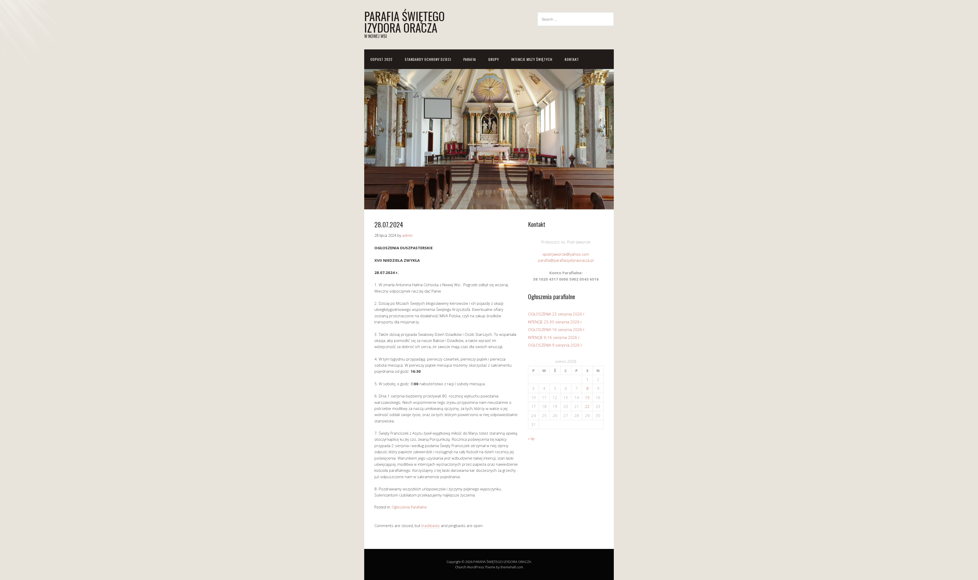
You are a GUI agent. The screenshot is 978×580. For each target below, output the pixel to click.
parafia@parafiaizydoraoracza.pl (566, 260)
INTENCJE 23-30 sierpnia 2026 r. (555, 321)
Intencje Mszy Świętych (531, 59)
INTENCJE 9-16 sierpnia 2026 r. (554, 337)
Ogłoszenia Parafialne (409, 507)
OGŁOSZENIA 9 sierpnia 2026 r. (555, 345)
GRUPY (493, 59)
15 (587, 397)
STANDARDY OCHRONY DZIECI (428, 59)
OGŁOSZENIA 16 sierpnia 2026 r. (557, 329)
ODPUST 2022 (381, 59)
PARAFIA (469, 59)
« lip (531, 438)
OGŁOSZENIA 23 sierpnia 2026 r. (557, 313)
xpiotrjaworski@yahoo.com (565, 254)
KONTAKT (572, 59)
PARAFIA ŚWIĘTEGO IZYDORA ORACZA (404, 21)
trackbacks (431, 525)
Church (460, 567)
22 (587, 406)
